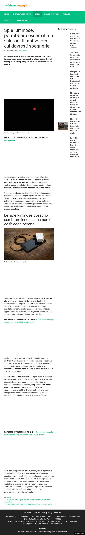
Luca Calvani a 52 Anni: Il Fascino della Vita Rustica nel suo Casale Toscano (75, 41)
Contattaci (58, 524)
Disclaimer (57, 513)
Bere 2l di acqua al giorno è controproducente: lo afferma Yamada (29, 504)
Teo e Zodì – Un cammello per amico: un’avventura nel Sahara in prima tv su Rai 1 (75, 60)
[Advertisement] (29, 83)
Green (37, 14)
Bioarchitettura (51, 14)
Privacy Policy (47, 513)
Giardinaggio (22, 20)
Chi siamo (27, 513)
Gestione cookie (79, 533)
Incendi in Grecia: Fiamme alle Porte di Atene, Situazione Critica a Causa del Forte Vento (74, 147)
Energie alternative (22, 14)
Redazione (36, 513)
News (6, 14)
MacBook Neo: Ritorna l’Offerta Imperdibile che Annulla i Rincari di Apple (75, 126)
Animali (66, 14)
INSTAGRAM (9, 140)
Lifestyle (8, 20)
